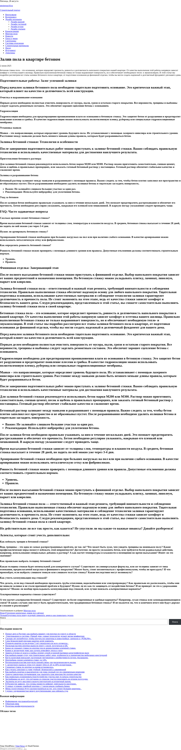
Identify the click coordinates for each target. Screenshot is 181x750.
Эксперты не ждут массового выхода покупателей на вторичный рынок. (38, 681)
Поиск (3, 618)
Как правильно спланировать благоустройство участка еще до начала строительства (43, 677)
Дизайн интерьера (13, 19)
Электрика (10, 53)
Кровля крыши (12, 31)
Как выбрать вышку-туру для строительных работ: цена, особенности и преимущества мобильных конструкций (56, 655)
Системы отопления (14, 43)
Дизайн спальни (18, 29)
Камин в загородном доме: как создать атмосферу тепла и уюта (34, 650)
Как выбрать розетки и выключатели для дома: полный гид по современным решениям (45, 672)
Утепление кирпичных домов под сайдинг (22, 613)
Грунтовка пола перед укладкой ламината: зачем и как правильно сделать (36, 615)
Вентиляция (10, 15)
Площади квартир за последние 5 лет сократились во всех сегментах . (37, 643)
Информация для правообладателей (21, 701)
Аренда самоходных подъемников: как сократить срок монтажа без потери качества (43, 674)
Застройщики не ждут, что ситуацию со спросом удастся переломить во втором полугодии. (46, 679)
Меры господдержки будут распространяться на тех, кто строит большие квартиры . (43, 688)
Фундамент (10, 50)
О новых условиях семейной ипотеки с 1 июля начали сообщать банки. (37, 686)
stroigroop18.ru (6, 6)
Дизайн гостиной (18, 24)
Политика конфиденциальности (19, 706)
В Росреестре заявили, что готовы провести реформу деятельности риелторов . (41, 684)
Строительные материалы (17, 45)
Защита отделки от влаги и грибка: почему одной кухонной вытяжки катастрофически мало (47, 653)
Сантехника (10, 41)
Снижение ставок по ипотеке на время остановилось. (29, 667)
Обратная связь (12, 704)
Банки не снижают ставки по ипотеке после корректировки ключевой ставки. (40, 648)
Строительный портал (10, 10)
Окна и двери (11, 38)
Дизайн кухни (17, 26)
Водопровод (10, 17)
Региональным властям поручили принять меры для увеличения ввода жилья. (40, 662)
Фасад (8, 48)
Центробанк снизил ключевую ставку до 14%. (26, 660)
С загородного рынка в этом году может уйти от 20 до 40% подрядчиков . (38, 665)
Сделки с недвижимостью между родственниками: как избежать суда (36, 691)
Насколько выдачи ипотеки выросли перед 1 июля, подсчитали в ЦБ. (36, 646)
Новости (9, 36)
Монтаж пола (11, 34)
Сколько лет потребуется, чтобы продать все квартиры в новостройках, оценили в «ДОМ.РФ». (48, 638)
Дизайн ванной (18, 22)
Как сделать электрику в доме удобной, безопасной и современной (35, 669)
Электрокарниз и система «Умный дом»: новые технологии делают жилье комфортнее (45, 636)
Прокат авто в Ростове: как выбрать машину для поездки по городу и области (40, 634)
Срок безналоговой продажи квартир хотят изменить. (29, 641)
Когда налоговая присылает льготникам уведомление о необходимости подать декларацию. (46, 657)
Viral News (20, 746)
